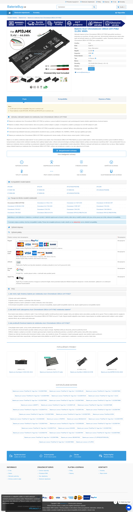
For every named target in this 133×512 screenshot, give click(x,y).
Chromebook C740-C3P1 (73, 209)
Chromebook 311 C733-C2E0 (44, 206)
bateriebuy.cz (63, 503)
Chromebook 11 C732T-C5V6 (74, 203)
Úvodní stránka (12, 17)
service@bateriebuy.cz (83, 72)
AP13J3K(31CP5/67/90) (73, 193)
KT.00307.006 (11, 190)
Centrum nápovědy (44, 470)
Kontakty (122, 2)
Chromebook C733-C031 (103, 206)
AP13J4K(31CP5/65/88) (103, 190)
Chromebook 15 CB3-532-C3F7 (105, 203)
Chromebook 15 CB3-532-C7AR (16, 206)
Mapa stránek (103, 473)
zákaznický (77, 222)
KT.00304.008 (11, 193)
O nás (114, 2)
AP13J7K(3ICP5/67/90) (73, 186)
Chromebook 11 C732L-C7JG (44, 203)
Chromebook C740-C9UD (14, 212)
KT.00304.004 (40, 190)
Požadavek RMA (43, 473)
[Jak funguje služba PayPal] (90, 497)
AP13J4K (99, 186)
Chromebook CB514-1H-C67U (45, 212)
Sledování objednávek (88, 2)
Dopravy (106, 2)
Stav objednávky (43, 476)
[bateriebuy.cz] (18, 8)
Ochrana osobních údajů (14, 479)
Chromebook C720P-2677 (73, 206)
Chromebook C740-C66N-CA (104, 209)
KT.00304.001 (40, 193)
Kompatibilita (62, 99)
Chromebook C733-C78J (43, 209)
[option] (39, 52)
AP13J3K (10, 186)
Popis (25, 99)
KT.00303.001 (70, 190)
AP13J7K (39, 186)
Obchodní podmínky (13, 476)
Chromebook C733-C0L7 (14, 209)
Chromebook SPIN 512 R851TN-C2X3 (77, 212)
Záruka (10, 473)
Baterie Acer (22, 17)
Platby (99, 2)
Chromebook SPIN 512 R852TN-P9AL (106, 212)
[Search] (94, 7)
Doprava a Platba (104, 99)
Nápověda (121, 13)
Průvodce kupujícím (72, 2)
